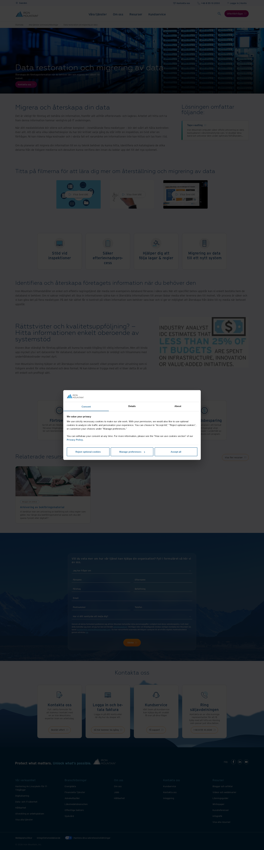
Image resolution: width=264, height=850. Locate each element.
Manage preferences (130, 451)
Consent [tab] (86, 406)
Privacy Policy (75, 439)
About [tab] (177, 406)
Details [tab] (132, 406)
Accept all (176, 451)
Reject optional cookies (88, 451)
